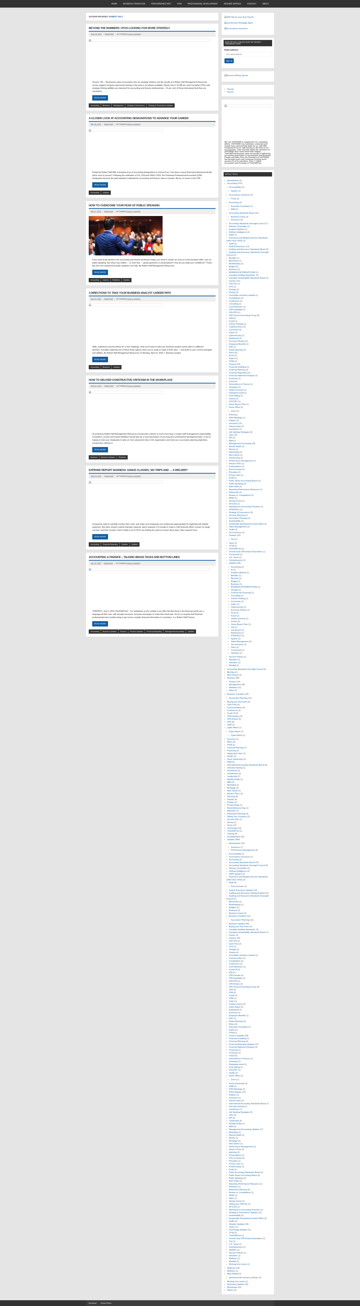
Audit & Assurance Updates (241, 890)
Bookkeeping (234, 264)
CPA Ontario (232, 719)
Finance (123, 632)
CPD (229, 722)
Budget (232, 267)
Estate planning (236, 350)
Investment (234, 429)
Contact (251, 4)
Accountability (235, 187)
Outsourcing (234, 458)
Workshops (232, 1287)
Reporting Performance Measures (244, 489)
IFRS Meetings (235, 418)
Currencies (234, 330)
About (265, 4)
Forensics (233, 378)
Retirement (234, 492)
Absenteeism (233, 180)
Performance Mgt (161, 4)
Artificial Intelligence (238, 232)
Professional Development (203, 4)
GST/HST (233, 401)
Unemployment (235, 560)
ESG (231, 347)
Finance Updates (136, 632)
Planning (231, 796)
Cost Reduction (236, 307)
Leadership (232, 776)
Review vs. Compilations (240, 495)
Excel (231, 355)
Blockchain (233, 261)
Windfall (232, 665)
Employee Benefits (237, 344)
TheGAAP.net (235, 549)
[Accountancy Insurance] (236, 28)
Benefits (232, 258)
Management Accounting (174, 632)
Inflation (232, 420)
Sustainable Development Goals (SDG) (246, 524)
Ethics (231, 353)
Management (118, 105)
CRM (229, 725)
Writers (230, 1290)
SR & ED (233, 504)
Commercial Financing (241, 593)
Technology (232, 828)
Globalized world (236, 393)
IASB (229, 762)
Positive (230, 802)
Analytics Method (236, 229)
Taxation (124, 544)
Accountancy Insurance (239, 195)
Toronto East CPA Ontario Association (245, 552)
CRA (231, 318)
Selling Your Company (237, 816)
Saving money (235, 501)
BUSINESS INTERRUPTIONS (242, 272)
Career (232, 935)
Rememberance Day (236, 808)
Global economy (236, 390)
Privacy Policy (106, 1303)
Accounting (95, 105)
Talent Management (238, 527)
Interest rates (235, 426)
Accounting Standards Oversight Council (247, 223)
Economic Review (237, 341)
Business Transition (134, 4)
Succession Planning (238, 518)
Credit (231, 321)
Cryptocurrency (236, 327)
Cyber (231, 332)
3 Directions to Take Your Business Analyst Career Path (130, 292)
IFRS (179, 4)
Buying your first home (237, 702)
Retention (231, 811)
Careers (106, 280)
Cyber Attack (232, 727)
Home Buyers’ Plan (237, 404)
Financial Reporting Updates (241, 1044)
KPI (230, 438)
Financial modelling (237, 367)
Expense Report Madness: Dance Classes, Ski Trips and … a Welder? (138, 470)
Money (232, 449)
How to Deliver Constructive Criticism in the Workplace (130, 379)
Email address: (231, 50)
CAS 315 (233, 284)
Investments (232, 773)
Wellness (233, 1258)
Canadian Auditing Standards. (242, 275)
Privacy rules (234, 475)
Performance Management (241, 461)
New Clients (234, 455)
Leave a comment (134, 34)
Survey (230, 822)
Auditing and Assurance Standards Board (247, 249)
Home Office (234, 407)
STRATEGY (234, 510)
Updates (106, 193)
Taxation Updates (236, 1224)
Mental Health (235, 446)
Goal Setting (234, 396)
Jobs (231, 435)
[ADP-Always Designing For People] (238, 17)
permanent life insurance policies (243, 1277)
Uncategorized (233, 837)
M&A (233, 209)
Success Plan (233, 819)
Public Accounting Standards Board (244, 1172)
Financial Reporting (110, 544)
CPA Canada (232, 716)
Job (232, 627)
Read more (100, 98)
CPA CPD (233, 312)
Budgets (232, 907)
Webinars (231, 1268)
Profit (231, 478)
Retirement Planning (236, 814)
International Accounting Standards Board (245, 765)
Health (230, 756)
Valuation (235, 653)
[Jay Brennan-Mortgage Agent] (238, 23)
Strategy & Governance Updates (160, 105)
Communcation (235, 958)
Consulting (233, 304)
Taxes (229, 825)
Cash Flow (232, 705)
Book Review (233, 675)
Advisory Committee (238, 226)
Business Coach (238, 217)
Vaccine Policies (236, 657)
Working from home (238, 1264)
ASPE (231, 235)
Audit (231, 244)
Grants (232, 399)
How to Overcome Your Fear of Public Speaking (124, 205)
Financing (231, 751)
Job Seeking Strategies (239, 432)
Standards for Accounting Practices (244, 507)
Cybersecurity (235, 335)
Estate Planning (236, 1021)
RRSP (231, 498)
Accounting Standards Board (241, 213)
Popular (230, 89)
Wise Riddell (232, 1274)
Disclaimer (93, 1303)
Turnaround (234, 554)
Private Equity (233, 805)
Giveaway (233, 387)
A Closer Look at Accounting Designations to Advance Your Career (138, 118)
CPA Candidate (235, 310)
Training (230, 834)
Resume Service (232, 4)
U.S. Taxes (233, 557)
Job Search (236, 630)
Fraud (233, 199)
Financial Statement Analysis (241, 375)
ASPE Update (235, 874)
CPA (231, 972)
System (234, 191)
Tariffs (231, 529)
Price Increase (235, 469)
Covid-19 (231, 713)
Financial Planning (237, 370)
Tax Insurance (235, 532)
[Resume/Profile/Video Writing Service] (236, 75)
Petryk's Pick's (233, 794)
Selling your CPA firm (238, 1204)
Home (114, 4)
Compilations (234, 298)
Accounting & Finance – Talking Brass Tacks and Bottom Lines (134, 557)
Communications (234, 708)
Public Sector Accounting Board (243, 481)
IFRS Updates (235, 1092)
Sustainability (235, 521)
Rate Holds (234, 486)
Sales (231, 690)
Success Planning (237, 515)
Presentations (235, 466)
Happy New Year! (235, 753)
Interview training (234, 768)
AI (232, 570)
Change (232, 289)
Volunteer (233, 663)
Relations (116, 280)
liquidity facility (233, 779)
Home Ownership (235, 759)
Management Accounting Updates (244, 1129)
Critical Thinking (236, 324)
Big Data (234, 578)
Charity (232, 292)
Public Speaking (236, 484)
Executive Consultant (240, 206)
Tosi (232, 539)
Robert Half (109, 34)
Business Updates (108, 457)
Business (106, 105)
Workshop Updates (235, 1284)
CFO (231, 287)
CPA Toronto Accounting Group (242, 315)
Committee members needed (242, 295)
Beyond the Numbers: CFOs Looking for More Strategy (129, 28)
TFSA (231, 546)
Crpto (231, 1001)
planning (233, 1152)
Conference (234, 301)
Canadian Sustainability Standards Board (247, 278)
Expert (232, 358)
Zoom (233, 411)
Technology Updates (238, 1230)
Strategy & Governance (136, 105)
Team (231, 543)
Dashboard (234, 338)
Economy (231, 739)
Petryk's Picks (235, 464)
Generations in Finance (239, 384)
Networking (234, 452)
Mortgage (231, 788)
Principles (233, 472)
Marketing (231, 785)
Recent (230, 92)
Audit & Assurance (237, 246)
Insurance (235, 220)
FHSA (231, 361)
